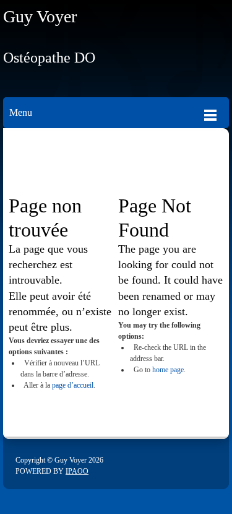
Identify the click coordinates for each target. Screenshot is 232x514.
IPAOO (77, 471)
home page (168, 369)
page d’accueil (72, 385)
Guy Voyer (40, 16)
